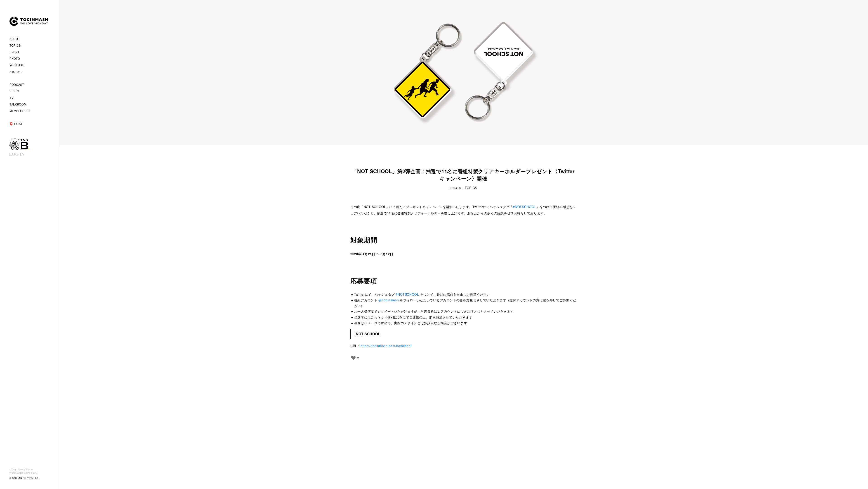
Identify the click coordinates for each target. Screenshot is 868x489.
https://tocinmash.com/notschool (386, 345)
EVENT (14, 52)
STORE (14, 72)
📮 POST (16, 124)
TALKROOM (17, 104)
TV (11, 98)
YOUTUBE (16, 65)
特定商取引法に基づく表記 (23, 472)
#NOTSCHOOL (524, 206)
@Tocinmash (388, 300)
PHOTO (14, 59)
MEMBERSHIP (19, 111)
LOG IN (16, 154)
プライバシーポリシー (21, 469)
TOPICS (15, 45)
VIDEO (14, 91)
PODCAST (16, 85)
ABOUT (14, 39)
